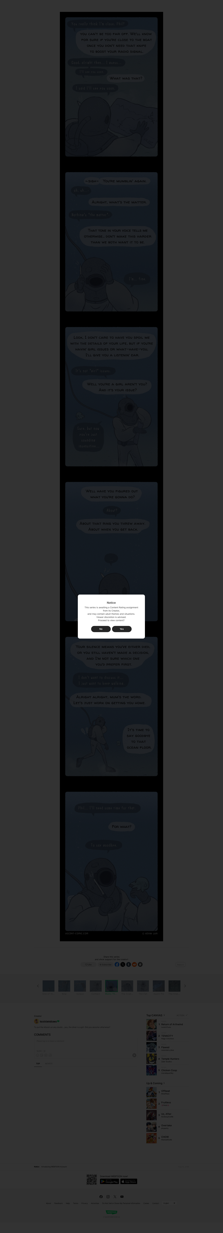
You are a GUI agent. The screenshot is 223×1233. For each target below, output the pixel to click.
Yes (122, 629)
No (100, 629)
